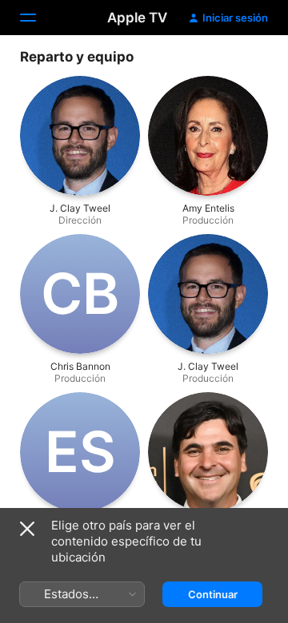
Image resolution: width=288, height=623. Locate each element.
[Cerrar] (27, 529)
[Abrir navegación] (37, 17)
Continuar (213, 594)
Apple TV (137, 18)
